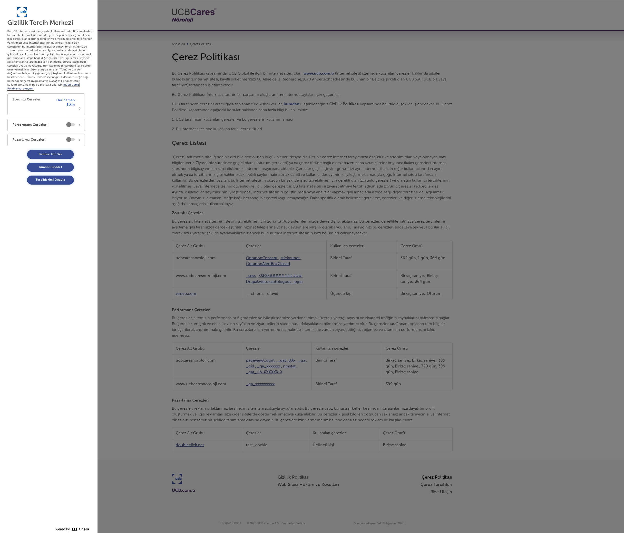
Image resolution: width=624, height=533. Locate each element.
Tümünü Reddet (50, 167)
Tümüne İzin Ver (50, 154)
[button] (46, 104)
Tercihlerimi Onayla (50, 179)
